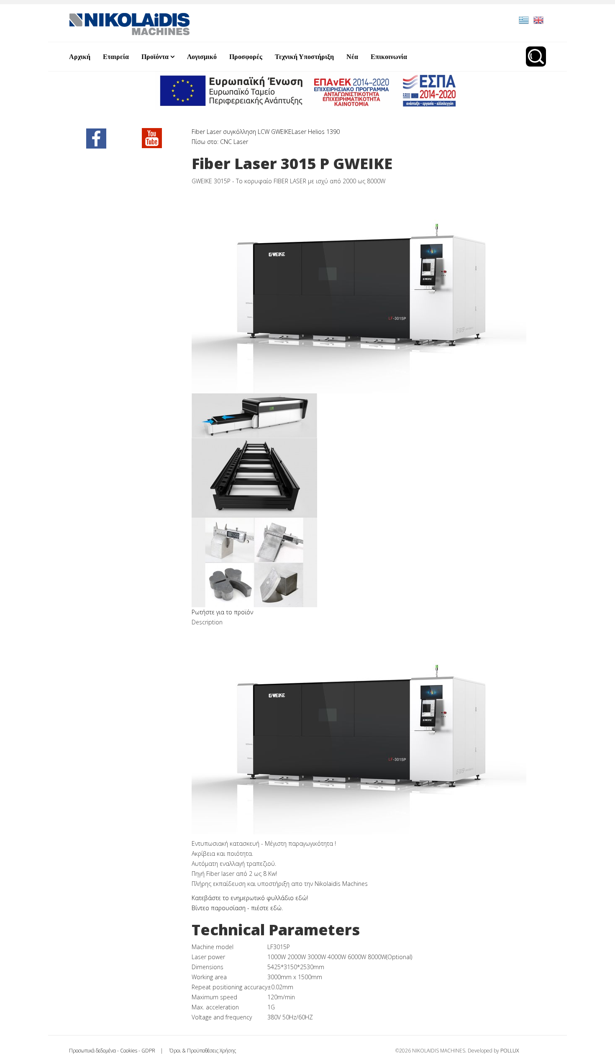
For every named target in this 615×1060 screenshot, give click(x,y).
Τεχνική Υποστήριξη (304, 56)
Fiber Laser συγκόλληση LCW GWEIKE (242, 132)
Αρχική (79, 56)
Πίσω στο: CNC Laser (220, 142)
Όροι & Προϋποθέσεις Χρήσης (202, 1050)
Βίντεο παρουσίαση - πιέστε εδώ (237, 908)
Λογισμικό (202, 56)
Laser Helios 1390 (316, 132)
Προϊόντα (155, 56)
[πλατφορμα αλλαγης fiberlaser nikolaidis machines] (369, 415)
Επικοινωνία (389, 56)
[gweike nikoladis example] (369, 562)
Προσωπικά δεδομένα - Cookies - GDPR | (118, 1050)
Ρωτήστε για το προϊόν (222, 612)
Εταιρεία (116, 56)
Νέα (352, 56)
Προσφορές (245, 56)
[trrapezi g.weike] (369, 478)
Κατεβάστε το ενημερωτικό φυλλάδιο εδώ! (250, 898)
